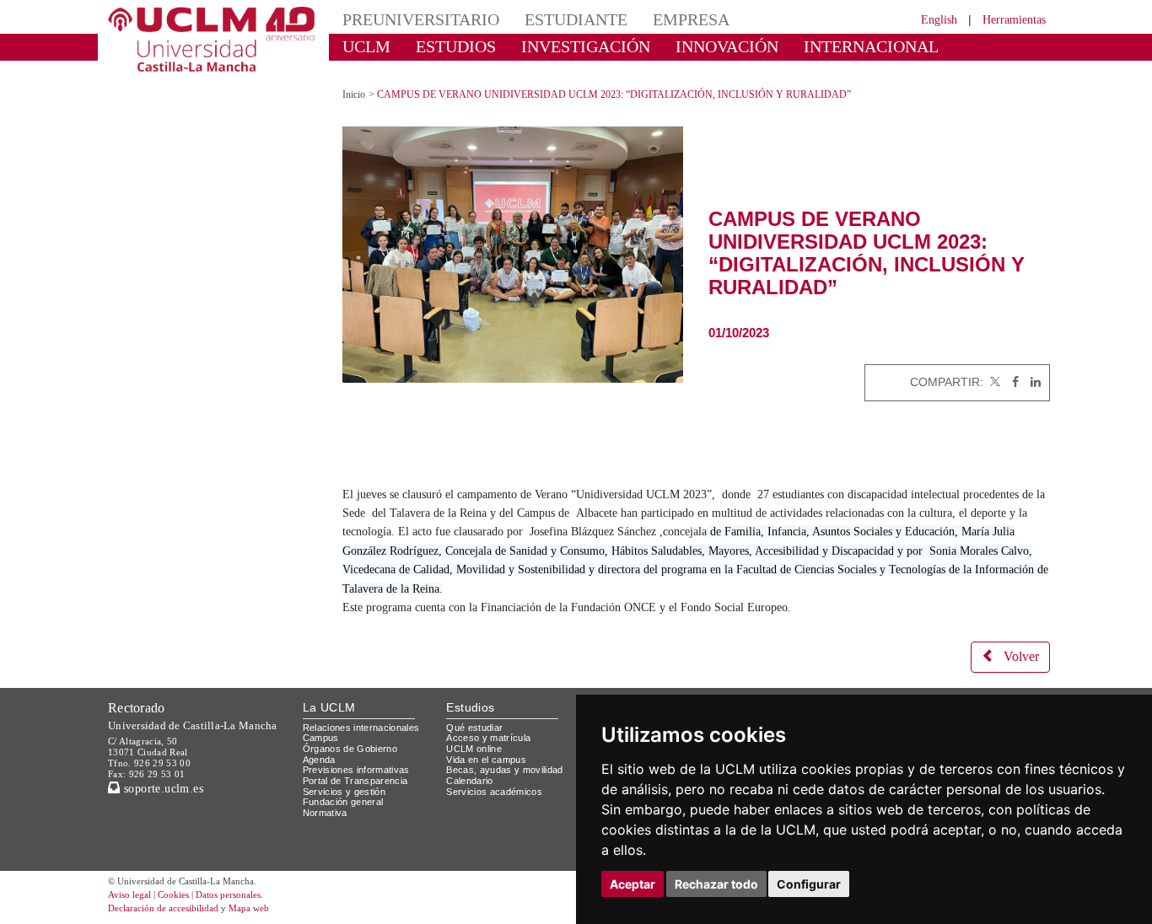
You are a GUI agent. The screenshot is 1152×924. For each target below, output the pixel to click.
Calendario (469, 781)
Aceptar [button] (632, 884)
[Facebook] (1011, 382)
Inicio (353, 94)
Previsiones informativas (356, 770)
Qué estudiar (474, 728)
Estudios (470, 707)
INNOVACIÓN (727, 46)
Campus (321, 738)
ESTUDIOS (456, 46)
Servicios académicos (494, 792)
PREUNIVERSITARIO (420, 19)
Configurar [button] (809, 884)
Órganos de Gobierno (350, 749)
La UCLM (329, 707)
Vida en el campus (486, 760)
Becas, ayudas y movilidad (504, 770)
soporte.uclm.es (161, 788)
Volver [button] (1021, 656)
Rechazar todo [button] (716, 884)
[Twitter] (993, 382)
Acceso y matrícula (488, 738)
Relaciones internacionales (361, 728)
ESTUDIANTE (576, 19)
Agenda (319, 760)
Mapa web (249, 908)
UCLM (366, 46)
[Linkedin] (1031, 382)
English (939, 19)
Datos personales (228, 894)
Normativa (325, 813)
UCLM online (474, 749)
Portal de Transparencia (355, 781)
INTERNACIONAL (871, 46)
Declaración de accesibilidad (163, 908)
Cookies (173, 894)
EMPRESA (691, 19)
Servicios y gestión (344, 792)
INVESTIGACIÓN (585, 46)
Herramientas (1014, 19)
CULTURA (380, 71)
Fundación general (343, 802)
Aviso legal (129, 894)
